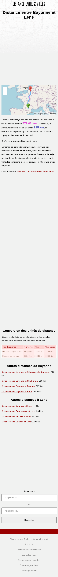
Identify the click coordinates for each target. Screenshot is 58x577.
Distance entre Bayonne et (25, 372)
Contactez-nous (29, 555)
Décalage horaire (29, 570)
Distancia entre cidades (29, 560)
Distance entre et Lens (16, 406)
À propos (29, 544)
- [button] (5, 93)
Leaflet (37, 113)
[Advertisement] (29, 51)
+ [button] (5, 89)
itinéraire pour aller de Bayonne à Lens (35, 171)
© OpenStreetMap (48, 113)
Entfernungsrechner (29, 565)
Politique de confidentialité (29, 549)
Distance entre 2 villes (20, 539)
